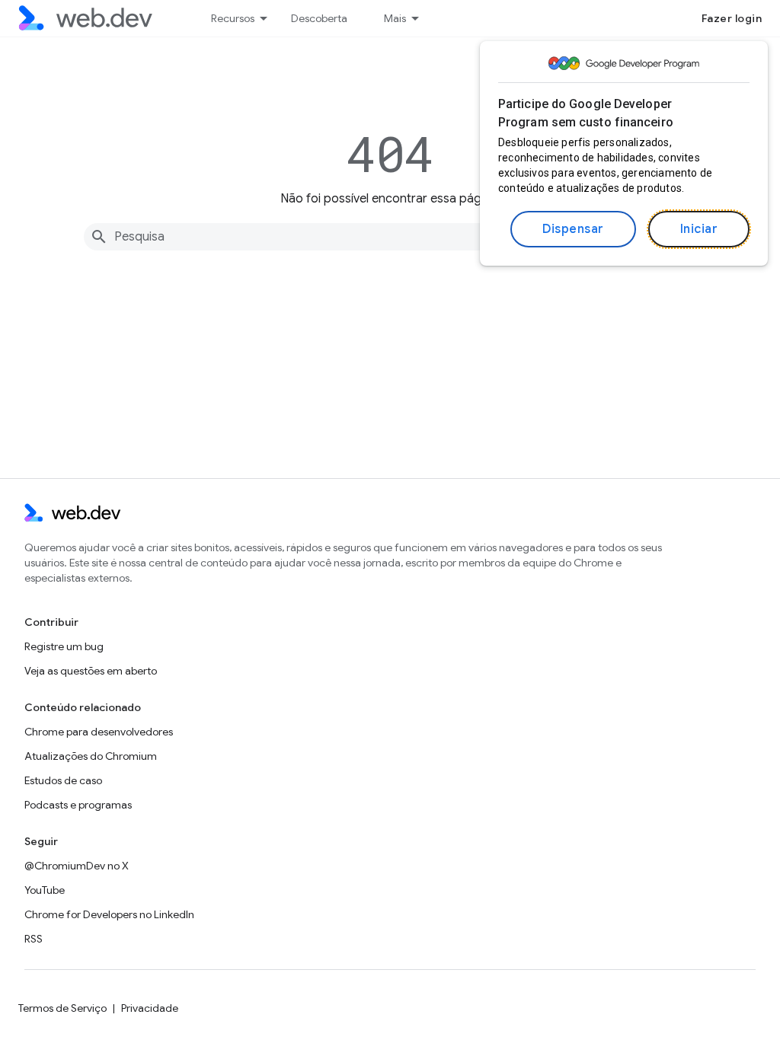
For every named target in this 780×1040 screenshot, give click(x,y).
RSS (33, 939)
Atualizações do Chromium (90, 756)
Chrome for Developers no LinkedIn (109, 914)
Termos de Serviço (62, 1008)
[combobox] (390, 236)
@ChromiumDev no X (76, 866)
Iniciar (699, 229)
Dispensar (573, 229)
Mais (395, 18)
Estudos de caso (63, 780)
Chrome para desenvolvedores (98, 732)
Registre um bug (64, 646)
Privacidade (149, 1008)
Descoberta (319, 18)
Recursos (232, 18)
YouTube (44, 890)
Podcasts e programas (78, 805)
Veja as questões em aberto (90, 671)
